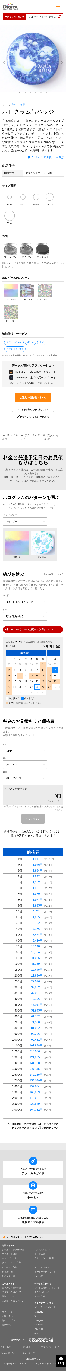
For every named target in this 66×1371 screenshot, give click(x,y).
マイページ (7, 1312)
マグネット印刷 (9, 1254)
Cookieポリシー (8, 1353)
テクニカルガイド (42, 1292)
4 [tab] (35, 92)
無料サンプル (8, 1320)
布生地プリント (9, 1258)
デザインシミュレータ (45, 1307)
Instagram (39, 1320)
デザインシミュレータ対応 (34, 416)
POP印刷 (38, 1276)
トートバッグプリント (45, 1271)
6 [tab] (46, 92)
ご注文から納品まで (11, 1292)
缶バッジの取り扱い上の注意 (48, 157)
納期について (55, 574)
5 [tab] (41, 92)
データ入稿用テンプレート (47, 1288)
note (36, 1333)
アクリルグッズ (41, 1267)
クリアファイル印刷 (11, 1262)
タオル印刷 (7, 1271)
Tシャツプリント (42, 1250)
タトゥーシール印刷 (44, 1258)
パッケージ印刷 (9, 1267)
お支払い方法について (12, 1300)
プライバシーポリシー (51, 1347)
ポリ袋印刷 (39, 1254)
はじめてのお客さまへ (12, 1288)
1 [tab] (20, 92)
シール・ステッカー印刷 (13, 1250)
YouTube (38, 1329)
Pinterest (38, 1324)
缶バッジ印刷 (18, 104)
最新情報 (6, 1324)
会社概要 (26, 1347)
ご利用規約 (6, 1347)
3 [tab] (30, 92)
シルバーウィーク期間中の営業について (32, 629)
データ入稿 (39, 1296)
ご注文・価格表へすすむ (33, 397)
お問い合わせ (8, 1316)
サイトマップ (28, 1353)
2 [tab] (25, 92)
